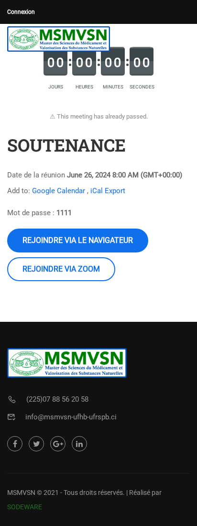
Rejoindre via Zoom (61, 269)
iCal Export (107, 190)
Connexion (21, 12)
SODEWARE (24, 507)
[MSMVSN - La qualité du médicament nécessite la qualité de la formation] (58, 39)
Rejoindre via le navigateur (77, 240)
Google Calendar (58, 190)
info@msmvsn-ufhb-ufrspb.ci (71, 417)
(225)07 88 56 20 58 (57, 399)
